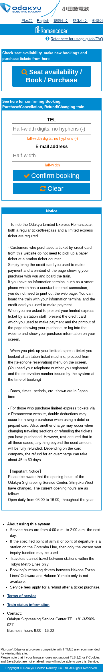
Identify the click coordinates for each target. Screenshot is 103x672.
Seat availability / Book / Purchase (54, 76)
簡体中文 (80, 21)
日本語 (27, 21)
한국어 (97, 21)
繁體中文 (61, 21)
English (43, 21)
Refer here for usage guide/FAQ (77, 39)
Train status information (28, 605)
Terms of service (21, 596)
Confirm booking (55, 175)
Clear (55, 188)
